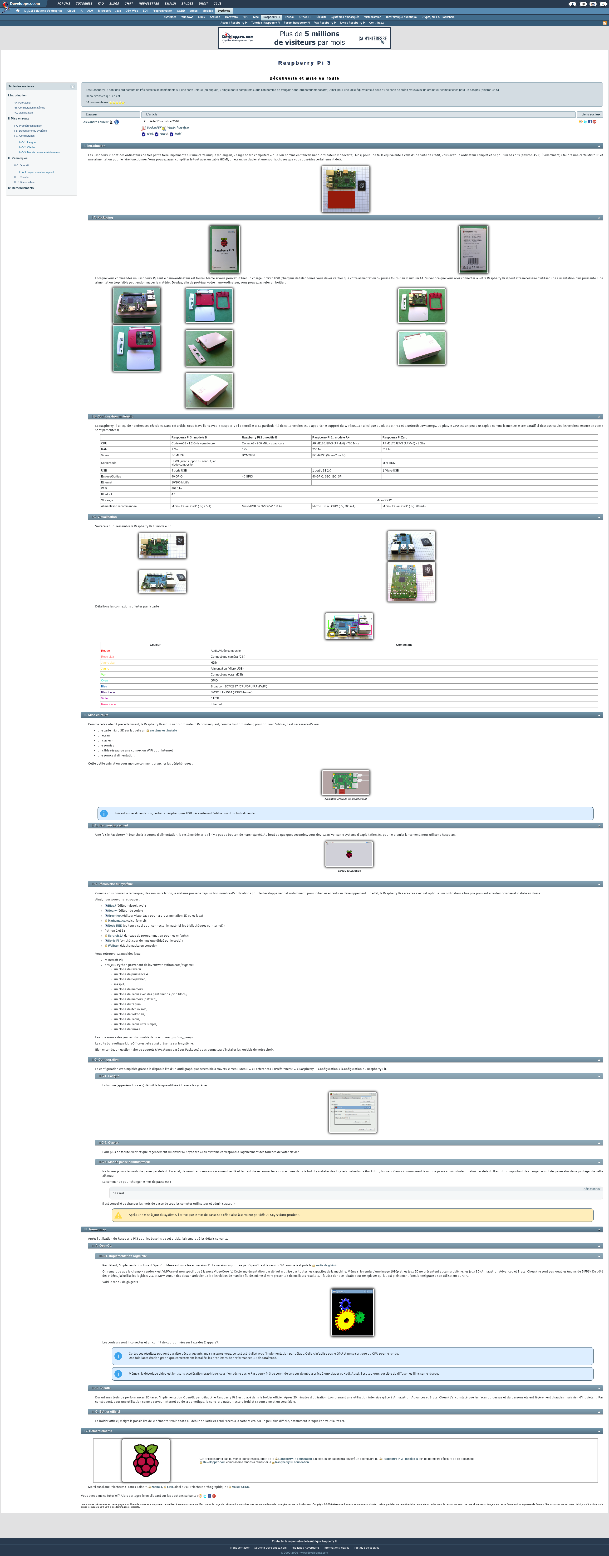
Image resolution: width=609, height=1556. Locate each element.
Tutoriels (84, 4)
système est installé (163, 730)
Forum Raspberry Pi (297, 23)
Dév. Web (132, 11)
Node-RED (115, 925)
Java (118, 11)
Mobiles (207, 11)
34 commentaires (97, 102)
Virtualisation (372, 17)
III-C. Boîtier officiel (24, 182)
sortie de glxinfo (326, 1265)
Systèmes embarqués (345, 17)
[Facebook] (590, 122)
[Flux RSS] (605, 23)
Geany (112, 910)
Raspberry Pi (271, 17)
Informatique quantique (401, 17)
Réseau (290, 17)
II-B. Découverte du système (30, 130)
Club (217, 4)
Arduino (215, 17)
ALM (90, 11)
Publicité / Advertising (305, 1548)
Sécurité (321, 17)
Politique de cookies (366, 1548)
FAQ (100, 4)
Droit (203, 4)
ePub (150, 134)
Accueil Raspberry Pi (234, 23)
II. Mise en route (18, 118)
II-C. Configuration (24, 135)
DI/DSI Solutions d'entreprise (43, 11)
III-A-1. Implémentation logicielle (37, 172)
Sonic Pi (113, 940)
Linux (201, 17)
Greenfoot (115, 915)
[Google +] (594, 122)
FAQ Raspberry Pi (325, 23)
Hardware (231, 17)
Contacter (278, 1541)
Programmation (162, 11)
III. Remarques (18, 158)
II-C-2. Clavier (27, 147)
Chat (128, 4)
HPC (245, 17)
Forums (63, 4)
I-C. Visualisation (23, 112)
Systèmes (224, 11)
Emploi (170, 4)
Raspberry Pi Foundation (295, 1459)
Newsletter (148, 4)
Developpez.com (214, 1462)
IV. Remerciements (21, 188)
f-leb (170, 1487)
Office (194, 11)
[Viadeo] (581, 122)
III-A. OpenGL (22, 165)
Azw (162, 134)
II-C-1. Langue (27, 142)
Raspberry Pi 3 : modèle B (400, 1459)
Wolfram (113, 945)
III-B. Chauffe (21, 177)
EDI (145, 11)
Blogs (114, 4)
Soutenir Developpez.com (270, 1548)
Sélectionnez (592, 1189)
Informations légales (336, 1548)
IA (81, 11)
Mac (256, 17)
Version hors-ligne (177, 128)
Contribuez (376, 23)
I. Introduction (17, 95)
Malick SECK (240, 1487)
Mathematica (117, 920)
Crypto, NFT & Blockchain (438, 17)
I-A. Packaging (22, 102)
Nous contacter (240, 1548)
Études (187, 4)
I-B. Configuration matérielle (29, 107)
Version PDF (154, 128)
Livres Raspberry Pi (352, 23)
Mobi (177, 134)
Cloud (71, 11)
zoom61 (157, 1487)
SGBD (181, 11)
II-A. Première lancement (28, 125)
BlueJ (112, 905)
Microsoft (104, 11)
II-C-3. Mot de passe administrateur (39, 152)
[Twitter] (585, 122)
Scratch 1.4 (115, 935)
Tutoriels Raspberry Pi (265, 23)
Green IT (305, 17)
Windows (187, 17)
